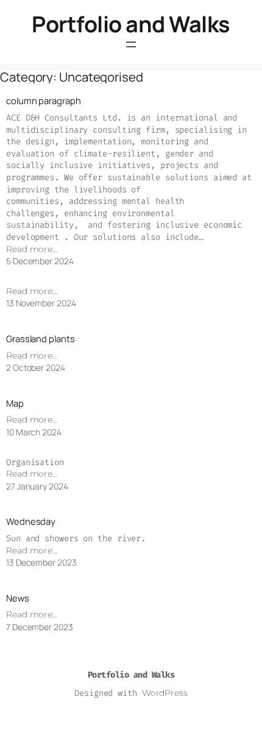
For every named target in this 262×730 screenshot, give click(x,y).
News (17, 598)
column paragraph (43, 101)
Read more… (32, 249)
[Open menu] (131, 44)
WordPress (165, 692)
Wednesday (30, 521)
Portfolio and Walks (131, 24)
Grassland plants (40, 339)
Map (15, 403)
